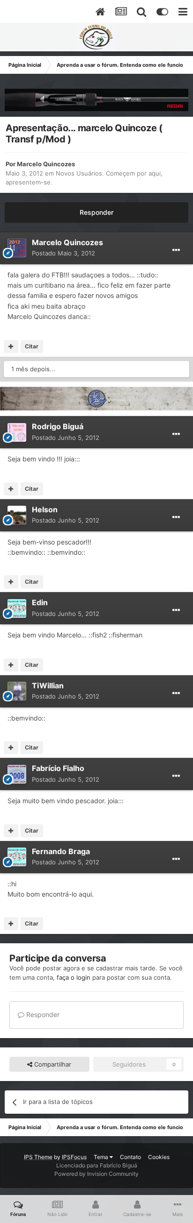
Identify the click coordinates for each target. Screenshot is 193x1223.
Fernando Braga (61, 851)
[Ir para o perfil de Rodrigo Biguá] (16, 432)
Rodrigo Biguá (57, 426)
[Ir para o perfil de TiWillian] (16, 691)
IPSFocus (74, 1156)
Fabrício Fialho (58, 768)
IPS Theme (38, 1156)
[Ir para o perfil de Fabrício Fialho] (16, 774)
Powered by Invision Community (96, 1173)
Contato (130, 1156)
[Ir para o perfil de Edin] (16, 608)
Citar (31, 346)
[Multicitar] (11, 346)
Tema (102, 1156)
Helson (45, 509)
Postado (63, 253)
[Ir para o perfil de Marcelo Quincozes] (16, 248)
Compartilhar (51, 1064)
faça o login (73, 977)
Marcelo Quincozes (46, 164)
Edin (40, 602)
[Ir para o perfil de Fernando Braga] (16, 857)
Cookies (159, 1156)
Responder (96, 212)
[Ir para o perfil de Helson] (16, 515)
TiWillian (48, 685)
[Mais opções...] (176, 250)
